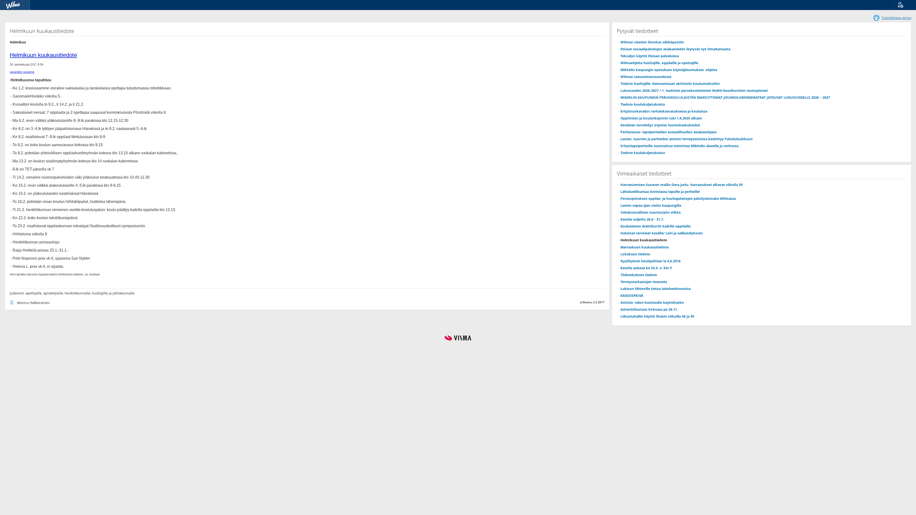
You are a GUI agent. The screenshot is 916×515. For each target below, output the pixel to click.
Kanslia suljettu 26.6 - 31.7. (642, 219)
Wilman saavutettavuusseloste (645, 76)
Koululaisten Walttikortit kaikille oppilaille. (655, 226)
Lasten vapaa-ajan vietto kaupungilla (650, 205)
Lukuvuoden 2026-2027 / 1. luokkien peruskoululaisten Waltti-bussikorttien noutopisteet (694, 90)
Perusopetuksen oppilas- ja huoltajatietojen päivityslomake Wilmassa (678, 198)
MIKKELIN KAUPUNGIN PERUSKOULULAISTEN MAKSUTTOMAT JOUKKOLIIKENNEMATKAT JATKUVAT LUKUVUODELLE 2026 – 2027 (725, 97)
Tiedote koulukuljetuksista (642, 104)
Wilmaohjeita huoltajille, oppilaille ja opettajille (659, 63)
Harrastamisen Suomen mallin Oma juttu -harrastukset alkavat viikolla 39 (681, 184)
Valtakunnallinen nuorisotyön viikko (650, 212)
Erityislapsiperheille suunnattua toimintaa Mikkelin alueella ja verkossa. (679, 146)
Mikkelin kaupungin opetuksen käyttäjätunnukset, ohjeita (668, 69)
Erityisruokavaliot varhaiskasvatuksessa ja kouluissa (663, 111)
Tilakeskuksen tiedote (638, 275)
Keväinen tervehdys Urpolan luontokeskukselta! (660, 125)
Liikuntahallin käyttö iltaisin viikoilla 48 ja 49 (657, 316)
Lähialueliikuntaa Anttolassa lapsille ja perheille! (660, 191)
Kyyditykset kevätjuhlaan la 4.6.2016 (650, 261)
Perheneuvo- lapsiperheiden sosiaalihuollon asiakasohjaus (668, 132)
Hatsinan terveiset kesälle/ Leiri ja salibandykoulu (661, 233)
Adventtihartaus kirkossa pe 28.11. (649, 309)
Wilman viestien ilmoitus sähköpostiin (652, 42)
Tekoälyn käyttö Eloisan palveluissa (649, 56)
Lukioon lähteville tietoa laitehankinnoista (655, 288)
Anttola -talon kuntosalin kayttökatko (652, 302)
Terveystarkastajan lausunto (643, 281)
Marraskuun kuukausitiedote (644, 247)
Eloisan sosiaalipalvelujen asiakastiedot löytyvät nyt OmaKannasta (675, 49)
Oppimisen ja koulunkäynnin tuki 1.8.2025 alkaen (661, 118)
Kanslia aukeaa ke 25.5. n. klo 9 (646, 268)
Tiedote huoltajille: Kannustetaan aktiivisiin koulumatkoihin (670, 83)
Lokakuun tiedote (635, 254)
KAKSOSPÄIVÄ (631, 295)
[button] (903, 5)
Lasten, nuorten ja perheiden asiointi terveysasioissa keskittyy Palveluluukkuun (686, 139)
